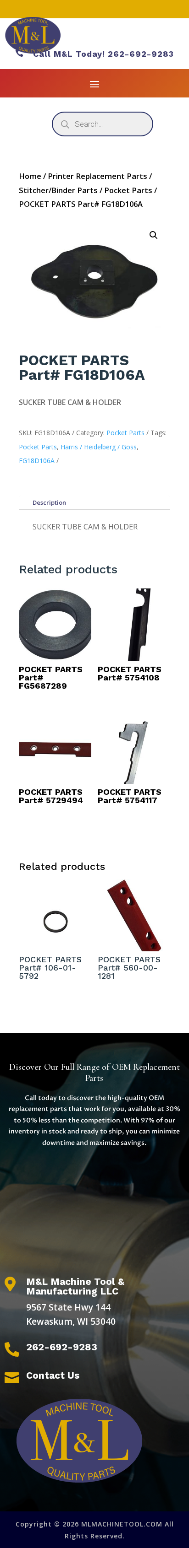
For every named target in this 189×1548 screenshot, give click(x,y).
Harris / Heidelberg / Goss (99, 446)
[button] (153, 235)
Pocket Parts (128, 190)
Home (30, 176)
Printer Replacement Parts (97, 176)
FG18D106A (37, 460)
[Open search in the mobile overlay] (102, 124)
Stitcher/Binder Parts (58, 190)
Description (49, 502)
